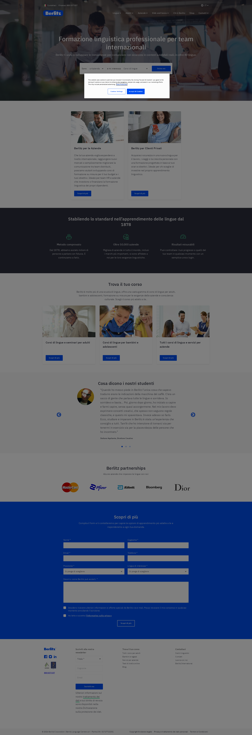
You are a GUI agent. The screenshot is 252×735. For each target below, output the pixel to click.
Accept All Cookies (136, 91)
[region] (127, 85)
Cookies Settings (117, 91)
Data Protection (122, 84)
